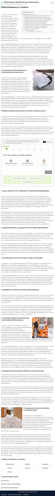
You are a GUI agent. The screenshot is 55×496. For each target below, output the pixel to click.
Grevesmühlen (10, 464)
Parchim (10, 468)
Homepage (4, 494)
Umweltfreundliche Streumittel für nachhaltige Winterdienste (39, 24)
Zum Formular (5, 480)
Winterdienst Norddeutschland (9, 487)
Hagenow (27, 464)
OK (44, 141)
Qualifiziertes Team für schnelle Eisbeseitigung (35, 23)
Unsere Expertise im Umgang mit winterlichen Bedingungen (38, 18)
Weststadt (45, 468)
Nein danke (49, 141)
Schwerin (27, 468)
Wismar (10, 471)
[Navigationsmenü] (52, 3)
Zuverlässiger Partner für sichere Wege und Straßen (36, 21)
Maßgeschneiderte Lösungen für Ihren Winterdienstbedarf (38, 20)
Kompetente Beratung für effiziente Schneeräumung (36, 25)
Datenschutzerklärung (15, 494)
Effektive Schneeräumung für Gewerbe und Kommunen (37, 17)
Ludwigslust (45, 464)
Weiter (48, 172)
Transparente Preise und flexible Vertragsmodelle (36, 27)
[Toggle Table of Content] (51, 12)
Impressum (26, 494)
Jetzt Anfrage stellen (29, 30)
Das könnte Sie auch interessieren (34, 31)
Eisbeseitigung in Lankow (28, 14)
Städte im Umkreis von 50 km (31, 28)
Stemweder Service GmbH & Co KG (27, 492)
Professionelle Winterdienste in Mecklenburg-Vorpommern (38, 15)
